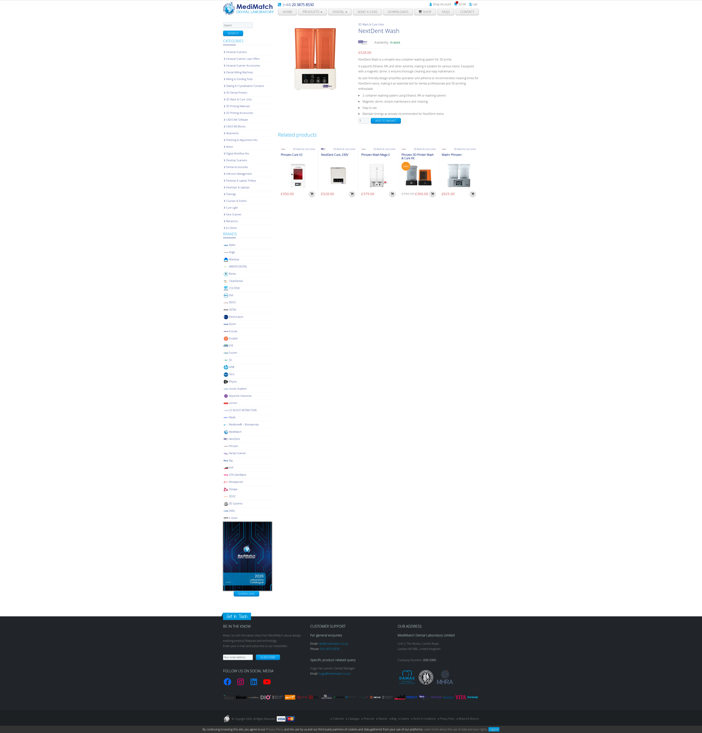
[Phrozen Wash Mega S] (378, 175)
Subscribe (267, 657)
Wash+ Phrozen (452, 155)
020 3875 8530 (329, 649)
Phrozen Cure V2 (291, 155)
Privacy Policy (274, 729)
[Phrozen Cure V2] (298, 175)
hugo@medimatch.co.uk (334, 674)
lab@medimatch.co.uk (333, 644)
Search (233, 33)
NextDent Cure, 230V (334, 155)
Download (246, 594)
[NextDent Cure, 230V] (338, 175)
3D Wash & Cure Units (371, 24)
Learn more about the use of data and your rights (455, 729)
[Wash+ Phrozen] (459, 175)
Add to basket (385, 121)
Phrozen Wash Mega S (375, 155)
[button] (312, 194)
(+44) (298, 4)
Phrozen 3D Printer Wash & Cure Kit (417, 156)
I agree (494, 729)
